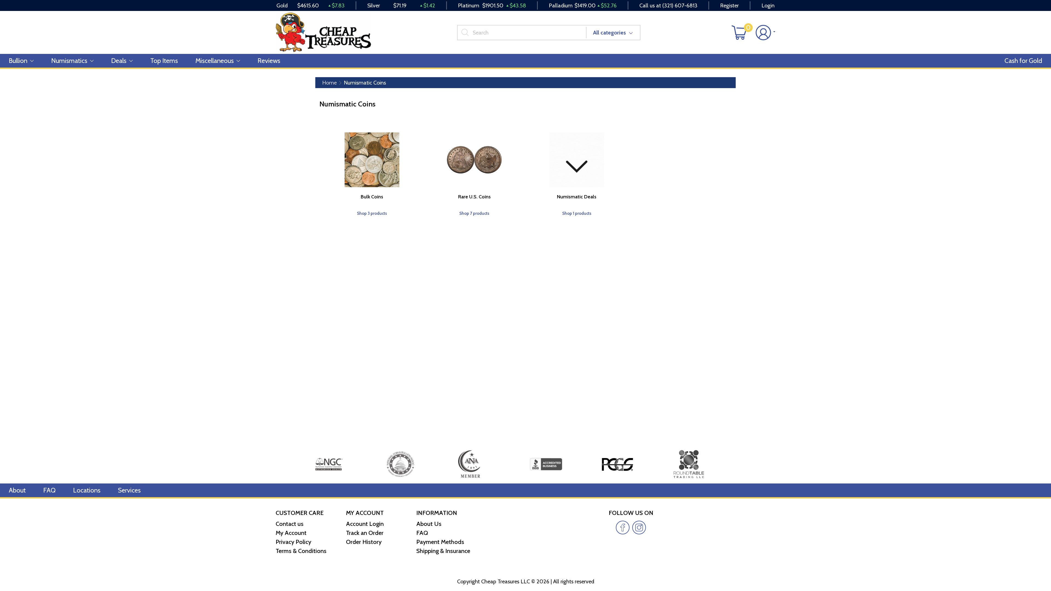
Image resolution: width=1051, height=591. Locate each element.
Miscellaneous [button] (214, 61)
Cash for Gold (1023, 61)
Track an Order (364, 533)
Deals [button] (118, 61)
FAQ (49, 490)
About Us (428, 524)
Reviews (269, 61)
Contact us (290, 524)
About (17, 490)
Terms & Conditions (301, 551)
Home (329, 82)
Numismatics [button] (69, 61)
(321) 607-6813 (679, 5)
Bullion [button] (18, 61)
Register (729, 5)
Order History (364, 542)
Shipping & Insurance (443, 551)
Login (768, 5)
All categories (609, 32)
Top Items (164, 61)
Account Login (365, 524)
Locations (86, 490)
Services (129, 490)
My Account (291, 533)
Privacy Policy (293, 542)
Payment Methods (440, 542)
